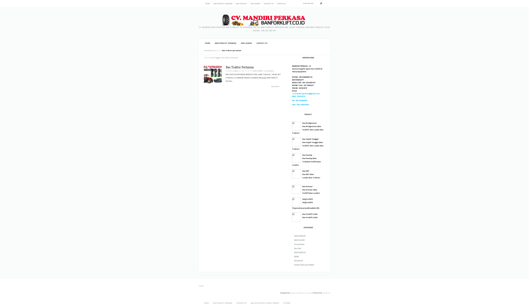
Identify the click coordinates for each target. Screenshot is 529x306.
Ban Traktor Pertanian (240, 67)
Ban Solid (297, 248)
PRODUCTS (298, 261)
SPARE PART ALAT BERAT (304, 265)
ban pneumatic (299, 244)
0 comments (269, 71)
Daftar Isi (281, 3)
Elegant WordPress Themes (300, 293)
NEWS (296, 256)
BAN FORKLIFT (241, 3)
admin (236, 71)
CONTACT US (268, 3)
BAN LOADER (255, 3)
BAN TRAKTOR (300, 252)
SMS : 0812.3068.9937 (300, 105)
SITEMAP (286, 303)
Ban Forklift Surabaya (222, 3)
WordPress (326, 293)
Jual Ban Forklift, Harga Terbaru (265, 303)
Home (207, 3)
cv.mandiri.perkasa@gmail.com (306, 94)
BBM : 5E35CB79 (298, 96)
